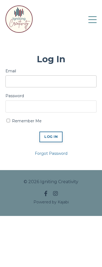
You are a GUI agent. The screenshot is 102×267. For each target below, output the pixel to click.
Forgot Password (51, 153)
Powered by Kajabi (51, 202)
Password (14, 95)
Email (10, 71)
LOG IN (51, 137)
